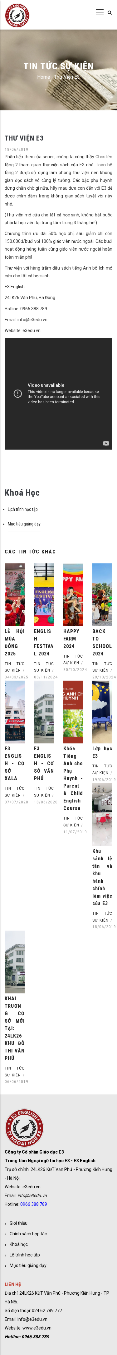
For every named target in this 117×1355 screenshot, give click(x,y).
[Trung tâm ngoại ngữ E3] (17, 12)
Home (43, 77)
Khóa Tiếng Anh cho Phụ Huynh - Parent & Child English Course (73, 778)
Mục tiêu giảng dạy (24, 523)
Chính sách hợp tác (28, 1233)
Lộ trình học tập (25, 1254)
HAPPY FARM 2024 (71, 638)
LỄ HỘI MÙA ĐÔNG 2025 (15, 642)
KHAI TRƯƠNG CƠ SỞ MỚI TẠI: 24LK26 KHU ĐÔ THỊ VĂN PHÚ (15, 1028)
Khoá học (19, 1244)
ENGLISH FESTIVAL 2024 (44, 642)
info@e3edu (29, 1319)
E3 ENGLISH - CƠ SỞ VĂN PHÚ (44, 763)
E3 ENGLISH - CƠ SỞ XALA (15, 763)
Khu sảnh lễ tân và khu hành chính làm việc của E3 (102, 877)
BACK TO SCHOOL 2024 (102, 642)
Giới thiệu (18, 1223)
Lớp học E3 (102, 752)
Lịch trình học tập (23, 509)
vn (45, 1319)
